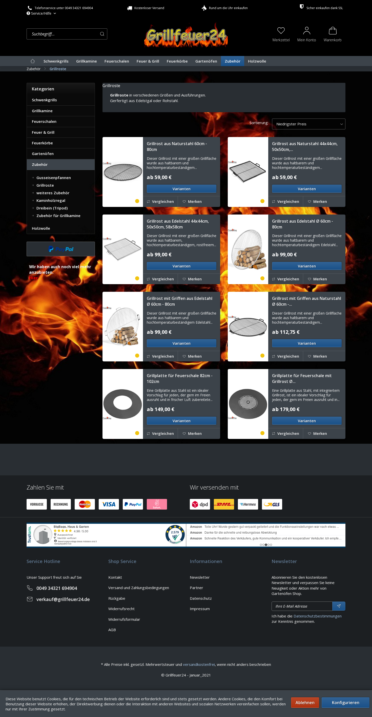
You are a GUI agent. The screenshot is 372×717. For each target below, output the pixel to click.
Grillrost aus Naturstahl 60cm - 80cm (177, 146)
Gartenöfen (43, 153)
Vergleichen (162, 201)
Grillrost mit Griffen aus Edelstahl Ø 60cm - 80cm (179, 301)
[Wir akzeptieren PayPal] (61, 249)
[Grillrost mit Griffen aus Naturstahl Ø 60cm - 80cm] (248, 326)
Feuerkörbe (42, 142)
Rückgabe (116, 598)
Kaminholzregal (50, 200)
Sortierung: (259, 122)
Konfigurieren (345, 702)
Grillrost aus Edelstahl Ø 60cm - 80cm (302, 224)
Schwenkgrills (44, 99)
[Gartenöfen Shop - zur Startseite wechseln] (186, 33)
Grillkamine (42, 110)
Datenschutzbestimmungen (318, 615)
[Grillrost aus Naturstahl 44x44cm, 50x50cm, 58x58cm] (248, 172)
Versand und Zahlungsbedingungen (138, 587)
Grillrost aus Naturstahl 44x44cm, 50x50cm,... (305, 146)
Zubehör (40, 164)
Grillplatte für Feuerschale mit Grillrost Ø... (302, 378)
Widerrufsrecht (121, 608)
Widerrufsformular (124, 619)
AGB (112, 629)
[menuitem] (84, 34)
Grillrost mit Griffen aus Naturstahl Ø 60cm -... (306, 301)
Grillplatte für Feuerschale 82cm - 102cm (180, 378)
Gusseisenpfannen (53, 177)
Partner (196, 587)
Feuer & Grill (43, 132)
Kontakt (115, 577)
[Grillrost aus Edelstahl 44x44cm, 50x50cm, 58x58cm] (122, 249)
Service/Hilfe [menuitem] (41, 13)
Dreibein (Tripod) (51, 207)
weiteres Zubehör (52, 192)
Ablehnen (305, 702)
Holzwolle (41, 228)
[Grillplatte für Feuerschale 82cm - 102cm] (122, 404)
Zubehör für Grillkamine (57, 215)
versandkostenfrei (199, 664)
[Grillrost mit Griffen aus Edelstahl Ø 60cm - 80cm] (122, 326)
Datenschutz (201, 598)
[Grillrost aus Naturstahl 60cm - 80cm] (122, 172)
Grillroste (44, 185)
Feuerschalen (44, 121)
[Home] (33, 61)
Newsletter (200, 577)
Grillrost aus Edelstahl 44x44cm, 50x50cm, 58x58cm (178, 224)
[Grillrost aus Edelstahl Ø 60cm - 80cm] (248, 249)
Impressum (200, 608)
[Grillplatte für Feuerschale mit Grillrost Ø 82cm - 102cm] (248, 404)
